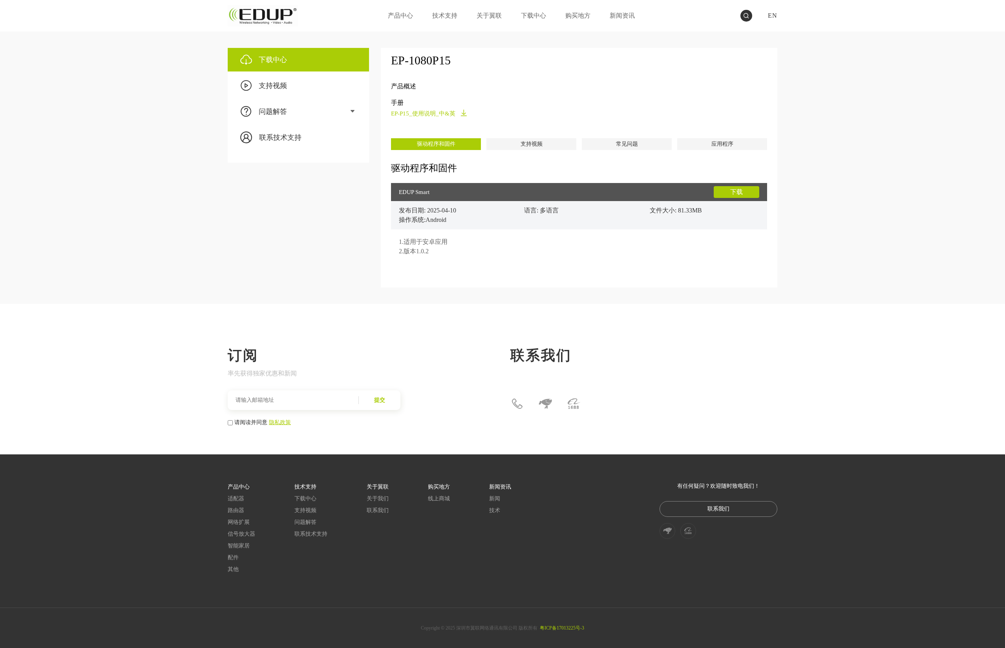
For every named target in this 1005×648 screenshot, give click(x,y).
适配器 (236, 499)
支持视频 (532, 144)
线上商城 (439, 499)
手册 (397, 102)
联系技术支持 (310, 534)
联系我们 (378, 510)
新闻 (494, 499)
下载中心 (305, 499)
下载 (736, 192)
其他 (233, 569)
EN (772, 15)
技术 (494, 510)
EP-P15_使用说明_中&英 (424, 113)
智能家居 (239, 546)
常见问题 (627, 144)
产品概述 (403, 86)
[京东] (545, 403)
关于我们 (378, 499)
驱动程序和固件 (436, 144)
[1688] (573, 403)
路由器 (236, 510)
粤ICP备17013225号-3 (562, 628)
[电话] (517, 403)
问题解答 (305, 522)
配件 (233, 557)
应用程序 (722, 144)
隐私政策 (280, 422)
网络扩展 (239, 522)
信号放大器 (241, 534)
